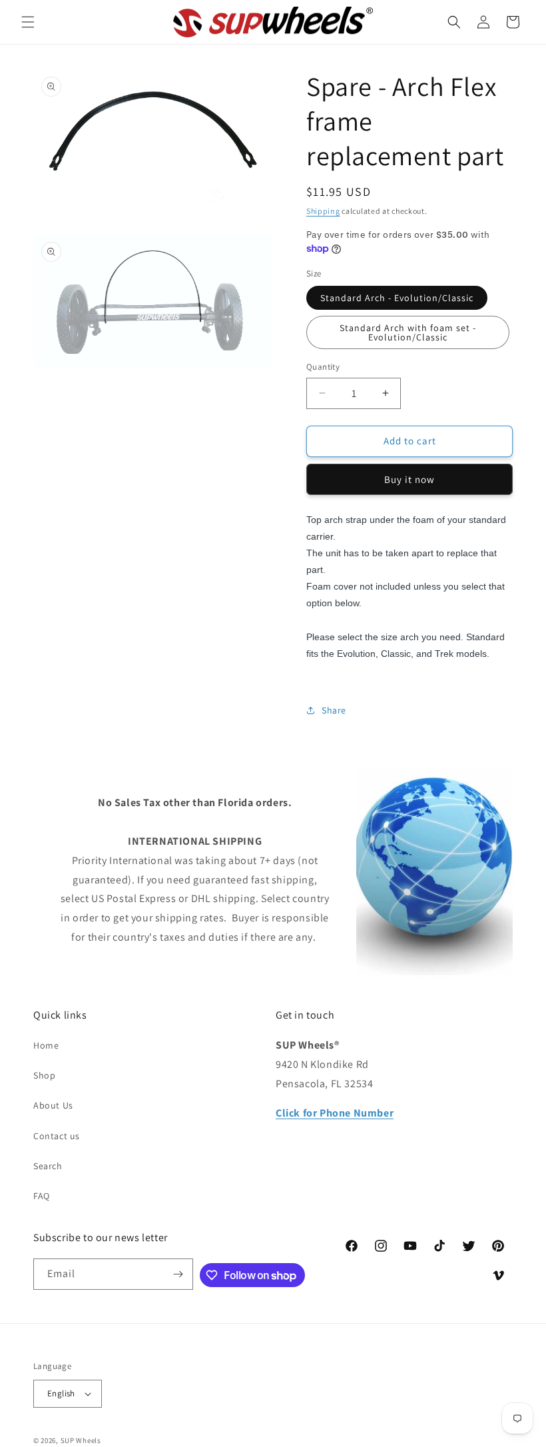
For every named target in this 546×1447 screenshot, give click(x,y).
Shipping (323, 211)
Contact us (56, 1136)
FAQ (41, 1196)
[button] (28, 22)
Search (48, 1166)
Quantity (323, 366)
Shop (44, 1075)
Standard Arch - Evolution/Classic (396, 298)
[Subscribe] (177, 1274)
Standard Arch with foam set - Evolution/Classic (408, 332)
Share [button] (334, 710)
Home (46, 1045)
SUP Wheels (81, 1440)
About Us (53, 1105)
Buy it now (409, 479)
